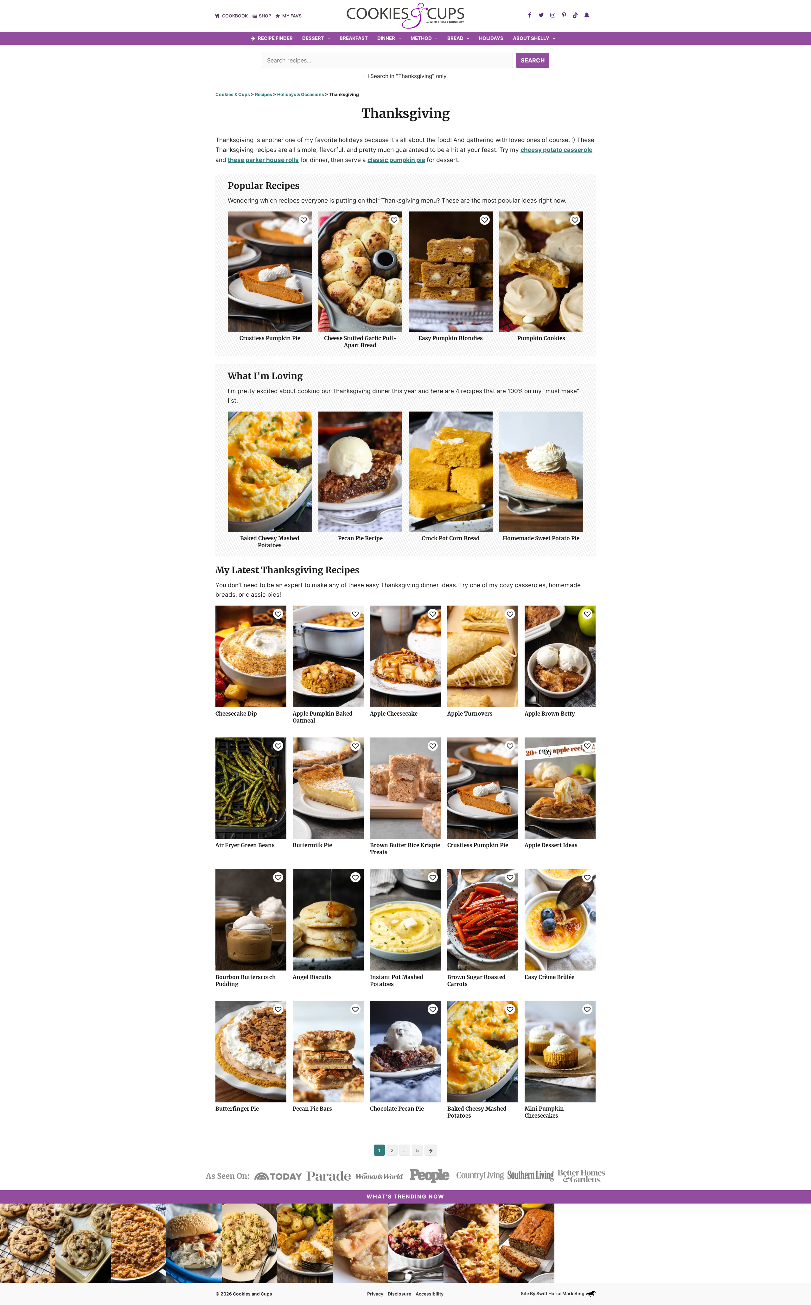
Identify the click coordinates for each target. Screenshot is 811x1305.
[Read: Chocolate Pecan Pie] (405, 1051)
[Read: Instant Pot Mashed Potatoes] (405, 919)
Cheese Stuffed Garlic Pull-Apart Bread (360, 342)
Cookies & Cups (232, 94)
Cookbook (235, 15)
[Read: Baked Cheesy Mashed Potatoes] (482, 1051)
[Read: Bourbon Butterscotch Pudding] (250, 919)
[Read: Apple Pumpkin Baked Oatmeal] (328, 656)
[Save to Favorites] (304, 220)
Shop (265, 15)
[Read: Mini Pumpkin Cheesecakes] (560, 1051)
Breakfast (354, 38)
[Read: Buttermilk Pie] (328, 787)
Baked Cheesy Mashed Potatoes (269, 542)
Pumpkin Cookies (541, 338)
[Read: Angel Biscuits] (328, 919)
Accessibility (430, 1293)
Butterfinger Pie (237, 1108)
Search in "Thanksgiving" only (408, 76)
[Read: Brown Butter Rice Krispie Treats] (405, 787)
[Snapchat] (586, 15)
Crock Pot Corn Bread (451, 538)
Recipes (263, 94)
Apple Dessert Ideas (551, 845)
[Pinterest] (564, 15)
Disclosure (399, 1293)
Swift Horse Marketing (560, 1293)
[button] (327, 38)
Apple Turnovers (470, 713)
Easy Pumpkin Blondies (450, 338)
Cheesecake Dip (236, 713)
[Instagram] (552, 15)
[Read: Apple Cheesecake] (405, 656)
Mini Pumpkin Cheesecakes (544, 1112)
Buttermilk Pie (312, 845)
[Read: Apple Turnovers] (482, 656)
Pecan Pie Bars (312, 1108)
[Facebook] (529, 15)
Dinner (386, 38)
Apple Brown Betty (550, 713)
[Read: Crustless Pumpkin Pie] (482, 787)
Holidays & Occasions (300, 94)
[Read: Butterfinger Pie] (250, 1051)
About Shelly (531, 38)
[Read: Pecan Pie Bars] (328, 1051)
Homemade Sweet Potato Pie (541, 538)
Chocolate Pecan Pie (397, 1108)
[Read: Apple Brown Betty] (560, 656)
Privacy (375, 1293)
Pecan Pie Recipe (360, 538)
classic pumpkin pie (396, 160)
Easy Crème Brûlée (549, 977)
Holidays (491, 38)
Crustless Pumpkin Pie (269, 338)
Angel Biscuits (312, 977)
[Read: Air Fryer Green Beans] (250, 787)
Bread (455, 38)
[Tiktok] (575, 15)
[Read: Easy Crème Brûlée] (560, 919)
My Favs (292, 15)
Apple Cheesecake (394, 713)
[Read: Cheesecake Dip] (250, 656)
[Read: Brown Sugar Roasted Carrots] (482, 919)
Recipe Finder (275, 38)
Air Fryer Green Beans (245, 845)
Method (421, 38)
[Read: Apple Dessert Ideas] (560, 787)
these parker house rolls (263, 160)
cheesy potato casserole (556, 149)
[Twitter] (541, 15)
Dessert (313, 38)
